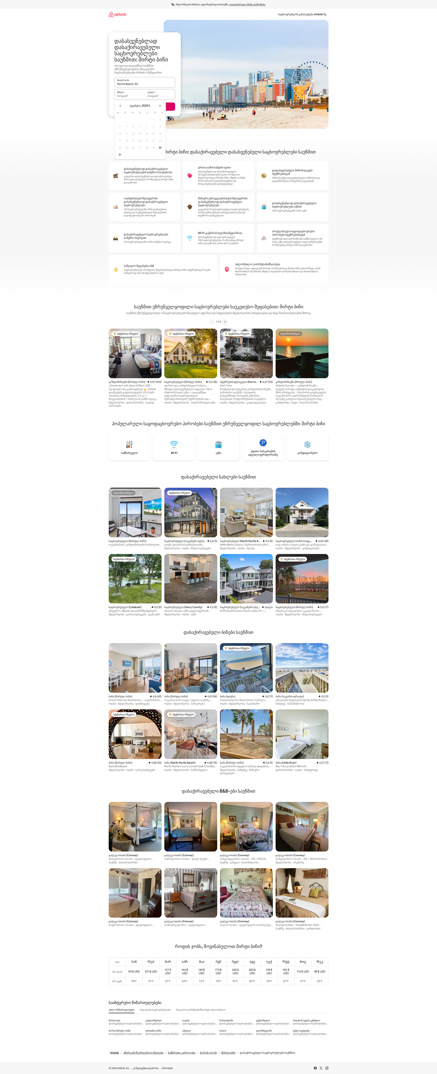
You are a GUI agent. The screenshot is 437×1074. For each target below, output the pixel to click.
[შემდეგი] (225, 321)
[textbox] (129, 96)
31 (120, 154)
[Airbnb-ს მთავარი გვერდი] (117, 14)
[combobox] (144, 84)
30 (160, 147)
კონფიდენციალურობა (145, 1068)
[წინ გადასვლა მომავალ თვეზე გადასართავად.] (160, 106)
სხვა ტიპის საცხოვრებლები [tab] (155, 1009)
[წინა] (212, 321)
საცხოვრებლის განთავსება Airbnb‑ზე (302, 14)
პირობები (167, 1068)
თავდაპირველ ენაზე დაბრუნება (247, 4)
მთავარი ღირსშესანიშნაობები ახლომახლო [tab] (201, 1009)
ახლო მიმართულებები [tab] (121, 1009)
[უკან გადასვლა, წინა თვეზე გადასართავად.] (120, 106)
